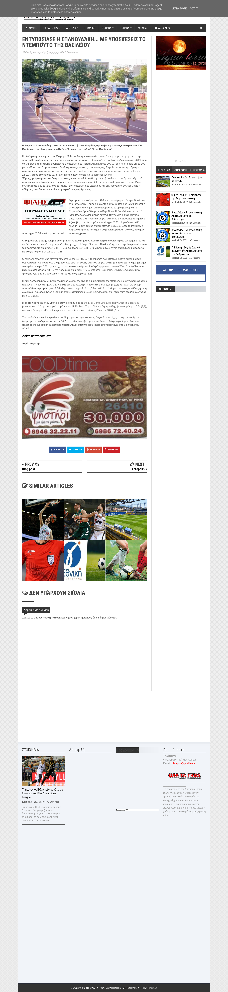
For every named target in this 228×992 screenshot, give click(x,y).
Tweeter (77, 449)
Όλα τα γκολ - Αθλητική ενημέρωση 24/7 (114, 988)
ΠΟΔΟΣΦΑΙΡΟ (162, 28)
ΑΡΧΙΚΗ (32, 28)
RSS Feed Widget (181, 161)
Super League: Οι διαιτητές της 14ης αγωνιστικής (186, 196)
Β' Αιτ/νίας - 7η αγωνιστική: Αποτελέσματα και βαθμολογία (186, 216)
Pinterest (112, 449)
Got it (194, 8)
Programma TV (122, 810)
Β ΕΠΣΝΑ (107, 28)
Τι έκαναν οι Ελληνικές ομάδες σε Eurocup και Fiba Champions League (42, 793)
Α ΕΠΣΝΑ (71, 28)
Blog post (28, 469)
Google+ (95, 449)
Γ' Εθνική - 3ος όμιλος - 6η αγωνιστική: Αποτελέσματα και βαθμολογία (186, 251)
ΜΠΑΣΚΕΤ (143, 28)
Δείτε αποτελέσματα (36, 336)
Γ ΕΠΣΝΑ (125, 28)
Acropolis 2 (139, 469)
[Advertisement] (47, 715)
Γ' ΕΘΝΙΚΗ (89, 28)
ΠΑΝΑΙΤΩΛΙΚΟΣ (51, 28)
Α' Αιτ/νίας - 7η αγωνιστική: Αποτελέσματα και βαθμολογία (186, 233)
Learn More (179, 8)
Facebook (58, 449)
